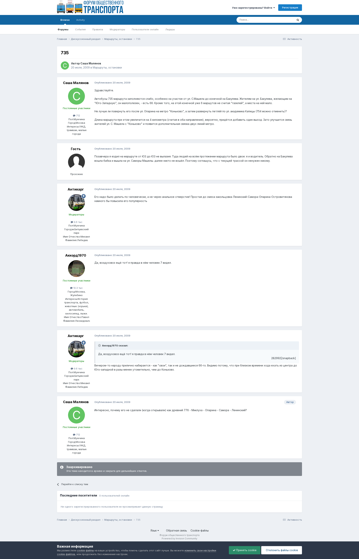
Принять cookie (246, 550)
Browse (65, 19)
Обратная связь (176, 530)
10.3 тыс (78, 287)
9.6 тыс (77, 221)
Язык (154, 530)
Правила (97, 29)
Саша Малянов (90, 63)
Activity (80, 19)
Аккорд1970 (75, 255)
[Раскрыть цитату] (100, 345)
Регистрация (290, 7)
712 (77, 115)
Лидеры (170, 29)
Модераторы (117, 29)
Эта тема (284, 19)
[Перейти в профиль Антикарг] (76, 202)
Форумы (63, 29)
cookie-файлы (85, 550)
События (80, 29)
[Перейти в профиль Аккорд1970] (76, 268)
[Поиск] (298, 20)
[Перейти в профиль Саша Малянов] (65, 65)
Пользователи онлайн (145, 29)
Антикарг (76, 189)
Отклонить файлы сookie (281, 550)
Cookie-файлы (200, 530)
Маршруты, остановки (107, 67)
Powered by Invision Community (179, 538)
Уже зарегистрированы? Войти (252, 7)
